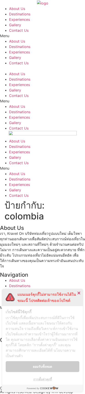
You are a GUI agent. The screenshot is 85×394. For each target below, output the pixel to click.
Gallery (15, 25)
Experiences (19, 19)
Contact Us (19, 30)
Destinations (19, 14)
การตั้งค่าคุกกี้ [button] (42, 379)
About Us (17, 8)
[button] (42, 35)
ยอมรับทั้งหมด (42, 366)
